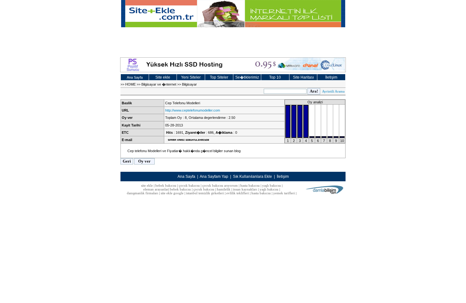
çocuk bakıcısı (189, 185)
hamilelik (223, 189)
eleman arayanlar (155, 189)
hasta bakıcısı (250, 185)
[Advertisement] (233, 41)
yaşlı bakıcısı (271, 185)
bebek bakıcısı (165, 185)
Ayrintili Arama (333, 91)
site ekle (147, 185)
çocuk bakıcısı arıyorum (220, 185)
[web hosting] (233, 64)
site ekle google (172, 193)
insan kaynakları (245, 189)
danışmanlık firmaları (142, 193)
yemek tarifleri (284, 193)
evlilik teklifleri (238, 193)
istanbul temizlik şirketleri (205, 193)
